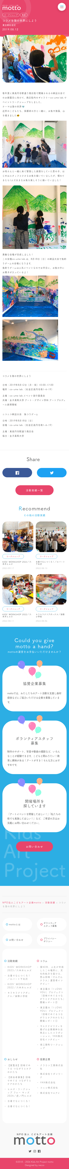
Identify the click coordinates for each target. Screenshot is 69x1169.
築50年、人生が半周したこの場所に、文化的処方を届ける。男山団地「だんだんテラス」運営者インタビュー (52, 975)
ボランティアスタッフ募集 (50, 924)
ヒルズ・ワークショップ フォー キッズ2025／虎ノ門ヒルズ (19, 1092)
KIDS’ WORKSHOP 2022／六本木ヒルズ (19, 985)
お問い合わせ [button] (34, 846)
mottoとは (15, 924)
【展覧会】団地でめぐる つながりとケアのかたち (19, 1068)
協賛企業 (45, 1059)
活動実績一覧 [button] (34, 490)
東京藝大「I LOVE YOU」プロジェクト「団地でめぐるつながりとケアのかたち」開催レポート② (52, 995)
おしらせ (12, 1059)
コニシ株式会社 (49, 1087)
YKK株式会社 (48, 1082)
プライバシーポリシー (49, 940)
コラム (43, 961)
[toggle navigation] (62, 7)
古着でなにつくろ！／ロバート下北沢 (19, 977)
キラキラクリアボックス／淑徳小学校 (18, 994)
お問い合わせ (16, 939)
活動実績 (12, 961)
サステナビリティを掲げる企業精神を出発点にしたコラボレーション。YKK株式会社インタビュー (51, 1032)
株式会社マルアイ (50, 1092)
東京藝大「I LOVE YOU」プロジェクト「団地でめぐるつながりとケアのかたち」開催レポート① (52, 1014)
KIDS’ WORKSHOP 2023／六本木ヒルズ (19, 968)
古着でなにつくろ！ (19, 1100)
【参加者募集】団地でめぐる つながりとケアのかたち (19, 1080)
